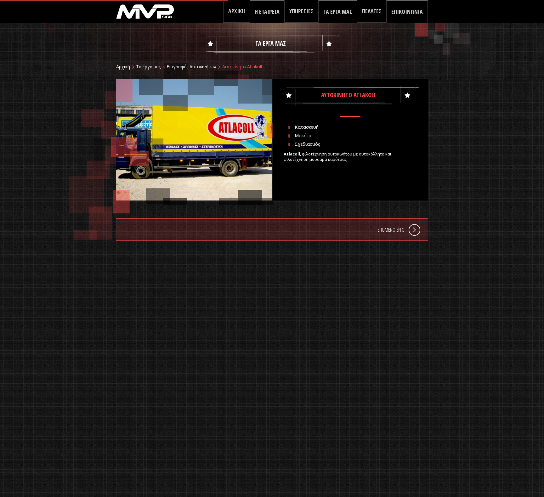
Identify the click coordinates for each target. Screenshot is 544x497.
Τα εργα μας (337, 11)
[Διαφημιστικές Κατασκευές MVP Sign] (150, 9)
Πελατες (372, 11)
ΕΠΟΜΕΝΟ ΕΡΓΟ (391, 229)
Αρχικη (236, 11)
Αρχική (123, 66)
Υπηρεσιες (301, 11)
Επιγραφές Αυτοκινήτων (191, 66)
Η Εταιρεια (267, 11)
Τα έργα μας (148, 66)
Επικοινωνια (407, 11)
